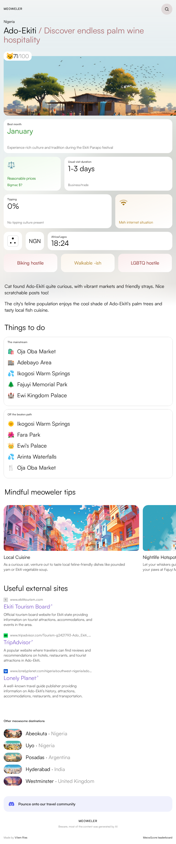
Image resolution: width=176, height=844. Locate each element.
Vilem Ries (21, 837)
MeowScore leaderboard (157, 837)
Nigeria (9, 21)
